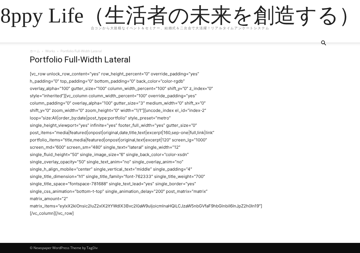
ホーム (35, 51)
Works (50, 51)
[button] (323, 43)
